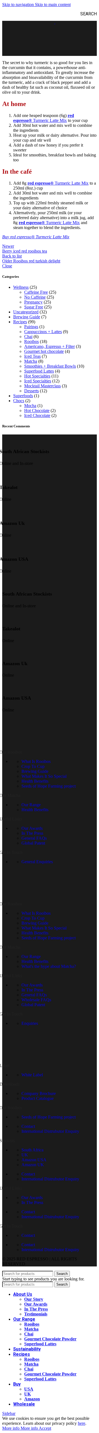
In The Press (32, 833)
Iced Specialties (37, 381)
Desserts (31, 390)
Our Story (33, 1299)
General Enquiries (37, 861)
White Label (32, 1074)
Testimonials (35, 1314)
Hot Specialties (37, 376)
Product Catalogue (37, 1098)
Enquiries (29, 1023)
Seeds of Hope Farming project (48, 786)
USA (28, 1389)
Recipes (20, 321)
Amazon (32, 1399)
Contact (28, 1126)
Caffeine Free (36, 292)
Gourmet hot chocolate (44, 351)
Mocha (30, 405)
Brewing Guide (26, 316)
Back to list (12, 256)
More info (20, 1428)
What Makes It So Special (44, 776)
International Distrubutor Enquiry (50, 1131)
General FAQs (34, 838)
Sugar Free (33, 307)
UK (24, 1154)
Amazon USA (33, 1159)
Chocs (18, 400)
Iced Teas (32, 356)
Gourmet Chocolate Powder (50, 1339)
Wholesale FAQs (36, 999)
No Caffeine (35, 297)
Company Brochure (38, 1093)
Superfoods (23, 395)
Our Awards (32, 828)
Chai (28, 336)
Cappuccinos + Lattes (43, 331)
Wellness (21, 287)
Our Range (31, 804)
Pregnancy (33, 302)
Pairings (31, 326)
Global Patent (33, 843)
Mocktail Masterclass (42, 386)
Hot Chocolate (37, 410)
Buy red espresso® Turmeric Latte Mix (35, 236)
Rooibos (31, 341)
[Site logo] (42, 22)
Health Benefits (34, 781)
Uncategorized (25, 312)
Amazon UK (32, 1164)
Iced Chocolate (37, 415)
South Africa (32, 1150)
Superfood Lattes (39, 371)
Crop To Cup (33, 766)
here (81, 1423)
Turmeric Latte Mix (50, 120)
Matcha (30, 361)
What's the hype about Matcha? (48, 966)
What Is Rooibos (36, 761)
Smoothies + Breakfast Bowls (50, 366)
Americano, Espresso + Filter (49, 346)
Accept (45, 1428)
